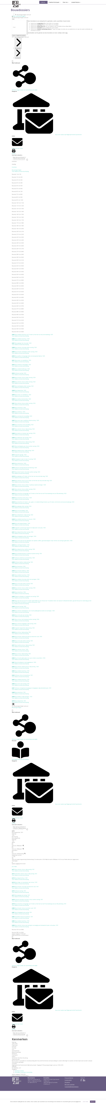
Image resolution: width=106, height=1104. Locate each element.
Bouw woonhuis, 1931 (19, 692)
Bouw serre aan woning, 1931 (20, 683)
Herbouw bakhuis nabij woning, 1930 (22, 562)
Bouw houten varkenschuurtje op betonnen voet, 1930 (27, 636)
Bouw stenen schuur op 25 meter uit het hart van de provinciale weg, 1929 (32, 480)
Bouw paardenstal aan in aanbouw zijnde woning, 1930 (27, 553)
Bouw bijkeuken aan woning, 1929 (21, 437)
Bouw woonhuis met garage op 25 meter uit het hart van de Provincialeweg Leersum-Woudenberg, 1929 (39, 493)
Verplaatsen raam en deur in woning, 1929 (24, 459)
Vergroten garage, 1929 (19, 454)
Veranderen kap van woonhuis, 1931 (22, 916)
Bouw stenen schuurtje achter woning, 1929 (24, 347)
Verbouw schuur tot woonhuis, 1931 (22, 675)
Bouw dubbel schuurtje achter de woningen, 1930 (25, 579)
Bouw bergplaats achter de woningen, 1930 (24, 536)
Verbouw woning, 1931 (19, 891)
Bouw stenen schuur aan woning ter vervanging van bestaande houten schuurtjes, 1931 (35, 925)
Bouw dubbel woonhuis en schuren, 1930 (23, 519)
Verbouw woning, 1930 (19, 606)
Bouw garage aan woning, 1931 (21, 895)
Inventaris (17, 58)
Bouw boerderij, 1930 (18, 566)
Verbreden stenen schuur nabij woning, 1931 (24, 873)
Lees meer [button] (85, 1101)
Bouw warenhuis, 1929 (19, 463)
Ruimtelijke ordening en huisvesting (23, 1072)
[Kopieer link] (27, 160)
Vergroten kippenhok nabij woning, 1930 (23, 628)
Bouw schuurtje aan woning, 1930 (21, 615)
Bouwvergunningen (16, 707)
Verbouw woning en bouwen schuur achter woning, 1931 (27, 899)
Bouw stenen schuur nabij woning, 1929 (23, 429)
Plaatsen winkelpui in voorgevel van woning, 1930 (25, 596)
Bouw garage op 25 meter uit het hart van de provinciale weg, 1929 (30, 476)
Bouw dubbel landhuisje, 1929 (21, 369)
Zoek (13, 19)
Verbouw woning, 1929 (19, 373)
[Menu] (12, 61)
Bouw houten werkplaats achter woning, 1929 (24, 351)
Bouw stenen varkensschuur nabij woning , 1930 (25, 666)
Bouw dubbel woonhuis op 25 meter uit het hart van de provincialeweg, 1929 (32, 334)
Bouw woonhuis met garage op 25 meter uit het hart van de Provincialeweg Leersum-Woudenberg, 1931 (39, 903)
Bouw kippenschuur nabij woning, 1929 (23, 450)
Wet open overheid (69, 1084)
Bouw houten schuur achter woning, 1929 (23, 377)
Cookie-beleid (68, 1080)
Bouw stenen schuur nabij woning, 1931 (23, 869)
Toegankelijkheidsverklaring (71, 1087)
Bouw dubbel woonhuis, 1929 (20, 339)
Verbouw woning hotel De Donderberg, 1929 (24, 467)
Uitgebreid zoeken (20, 35)
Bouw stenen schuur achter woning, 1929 (23, 381)
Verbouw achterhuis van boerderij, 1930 (23, 558)
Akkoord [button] (93, 1101)
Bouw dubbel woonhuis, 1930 (20, 575)
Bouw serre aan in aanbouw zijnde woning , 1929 (25, 420)
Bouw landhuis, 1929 (18, 411)
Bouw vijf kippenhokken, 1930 (20, 545)
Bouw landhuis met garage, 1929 (21, 364)
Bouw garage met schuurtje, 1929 (21, 343)
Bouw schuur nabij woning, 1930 (21, 632)
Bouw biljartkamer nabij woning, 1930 (22, 515)
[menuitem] (43, 2)
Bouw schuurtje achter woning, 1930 (22, 583)
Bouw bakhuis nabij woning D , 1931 (22, 696)
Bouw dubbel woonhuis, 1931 (20, 671)
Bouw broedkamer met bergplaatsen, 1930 (24, 662)
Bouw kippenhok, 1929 (19, 390)
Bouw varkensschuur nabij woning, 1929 (23, 442)
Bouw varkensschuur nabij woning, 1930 (23, 645)
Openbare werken (19, 1070)
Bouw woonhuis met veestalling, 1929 (22, 424)
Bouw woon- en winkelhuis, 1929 (21, 360)
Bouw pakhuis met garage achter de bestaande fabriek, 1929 (28, 356)
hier (67, 33)
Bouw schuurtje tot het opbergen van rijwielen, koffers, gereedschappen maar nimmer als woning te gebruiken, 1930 (42, 540)
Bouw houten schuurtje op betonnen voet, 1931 (25, 886)
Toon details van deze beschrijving (20, 171)
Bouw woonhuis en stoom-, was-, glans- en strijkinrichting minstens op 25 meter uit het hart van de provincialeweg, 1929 (43, 502)
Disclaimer (67, 1082)
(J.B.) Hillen (14, 866)
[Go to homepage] (16, 4)
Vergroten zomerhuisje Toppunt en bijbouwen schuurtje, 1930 (29, 527)
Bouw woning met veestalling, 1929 (22, 416)
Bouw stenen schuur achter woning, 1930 (23, 588)
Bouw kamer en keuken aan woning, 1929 (23, 433)
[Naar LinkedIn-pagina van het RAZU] (84, 1080)
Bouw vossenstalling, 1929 (20, 510)
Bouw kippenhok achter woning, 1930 (22, 532)
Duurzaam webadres (17, 155)
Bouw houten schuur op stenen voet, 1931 (24, 908)
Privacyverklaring (69, 1078)
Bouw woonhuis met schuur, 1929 (22, 497)
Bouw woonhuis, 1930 (19, 592)
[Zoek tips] (27, 27)
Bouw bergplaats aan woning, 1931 (22, 912)
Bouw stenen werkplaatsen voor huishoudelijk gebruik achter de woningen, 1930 (33, 610)
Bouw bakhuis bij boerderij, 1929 (21, 399)
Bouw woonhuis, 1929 (19, 407)
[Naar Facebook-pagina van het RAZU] (81, 1080)
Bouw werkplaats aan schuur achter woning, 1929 (25, 446)
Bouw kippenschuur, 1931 (20, 878)
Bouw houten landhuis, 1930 (20, 570)
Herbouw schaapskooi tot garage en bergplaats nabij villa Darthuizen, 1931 (31, 688)
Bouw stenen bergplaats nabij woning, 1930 (24, 623)
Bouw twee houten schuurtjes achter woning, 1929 (26, 472)
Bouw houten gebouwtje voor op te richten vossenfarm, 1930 (28, 658)
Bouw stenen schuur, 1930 (20, 649)
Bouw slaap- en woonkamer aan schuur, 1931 (24, 882)
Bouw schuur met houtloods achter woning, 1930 (25, 619)
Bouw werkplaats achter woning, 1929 (22, 386)
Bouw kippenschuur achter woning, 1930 (23, 549)
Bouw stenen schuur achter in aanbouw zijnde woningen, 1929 (29, 485)
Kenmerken (18, 48)
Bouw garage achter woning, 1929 (21, 506)
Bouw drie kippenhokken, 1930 (21, 523)
